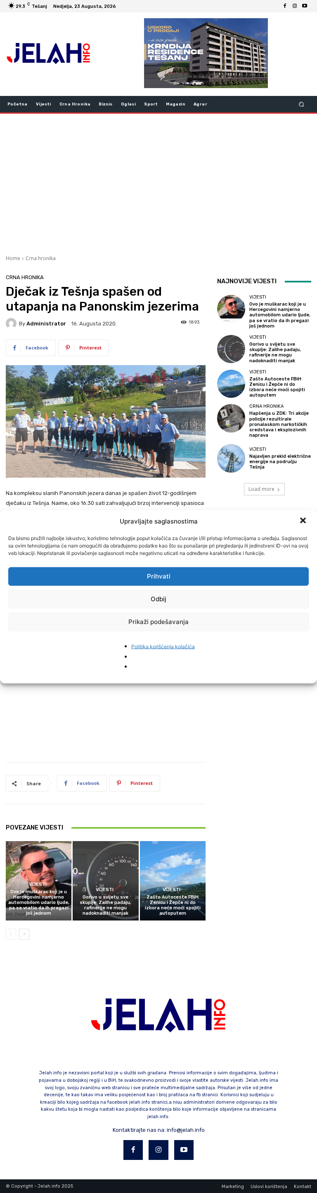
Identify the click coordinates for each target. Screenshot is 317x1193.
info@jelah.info (186, 1130)
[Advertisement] (158, 183)
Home (13, 258)
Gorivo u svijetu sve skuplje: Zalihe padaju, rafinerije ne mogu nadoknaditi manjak (105, 905)
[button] (304, 521)
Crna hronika (41, 258)
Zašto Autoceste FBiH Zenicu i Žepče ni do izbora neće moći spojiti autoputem (173, 905)
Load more (261, 489)
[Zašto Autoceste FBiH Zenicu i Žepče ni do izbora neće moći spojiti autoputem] (173, 880)
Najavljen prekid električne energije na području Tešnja (280, 462)
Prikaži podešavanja (158, 622)
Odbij (158, 599)
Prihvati (158, 576)
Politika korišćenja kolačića (163, 646)
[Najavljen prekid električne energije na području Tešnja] (231, 458)
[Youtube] (305, 6)
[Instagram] (295, 6)
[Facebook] (285, 6)
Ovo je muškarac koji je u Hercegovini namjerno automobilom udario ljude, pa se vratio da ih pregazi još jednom (38, 902)
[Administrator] (12, 323)
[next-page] (24, 934)
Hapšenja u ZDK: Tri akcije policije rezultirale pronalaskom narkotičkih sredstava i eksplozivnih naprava (279, 424)
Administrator (46, 323)
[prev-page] (11, 934)
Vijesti (38, 884)
